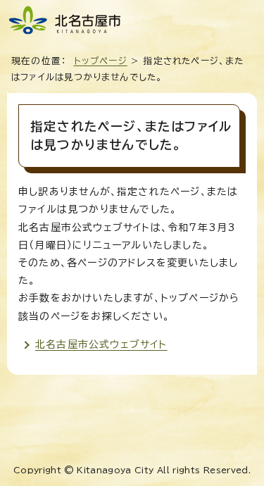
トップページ (100, 61)
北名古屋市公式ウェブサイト (101, 344)
